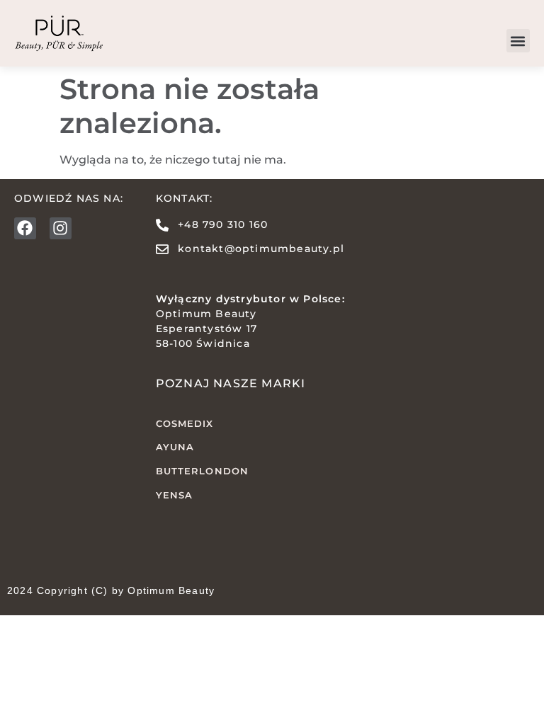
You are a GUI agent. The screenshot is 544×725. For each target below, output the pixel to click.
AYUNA (175, 446)
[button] (518, 40)
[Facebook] (25, 228)
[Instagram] (61, 228)
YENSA (174, 495)
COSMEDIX (185, 423)
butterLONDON (202, 470)
